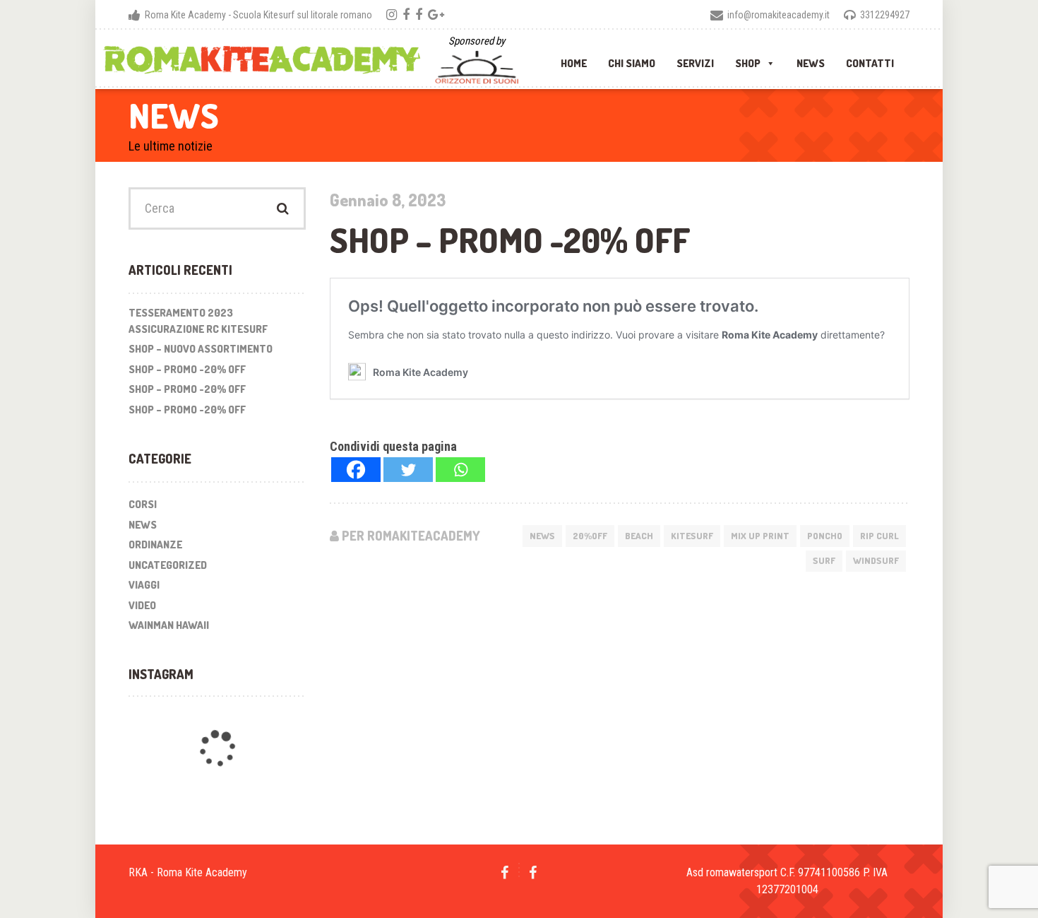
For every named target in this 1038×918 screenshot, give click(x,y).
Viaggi (144, 585)
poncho (824, 535)
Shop (747, 60)
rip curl (879, 535)
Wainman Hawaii (169, 625)
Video (142, 605)
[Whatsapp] (460, 469)
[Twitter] (408, 469)
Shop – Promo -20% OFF (187, 369)
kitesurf (692, 535)
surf (824, 560)
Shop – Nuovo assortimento (201, 348)
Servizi (695, 60)
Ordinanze (155, 544)
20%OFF (590, 535)
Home (574, 60)
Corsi (143, 504)
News (811, 60)
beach (639, 535)
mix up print (760, 535)
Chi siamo (631, 60)
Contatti (870, 60)
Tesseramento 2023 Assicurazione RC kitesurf (198, 321)
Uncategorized (168, 565)
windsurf (876, 560)
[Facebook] (356, 469)
